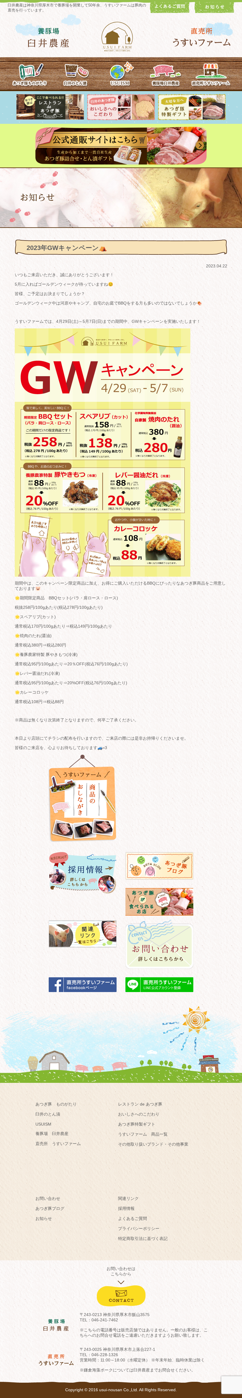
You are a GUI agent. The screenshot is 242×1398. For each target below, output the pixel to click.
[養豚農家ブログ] (159, 882)
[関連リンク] (83, 950)
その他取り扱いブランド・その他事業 (153, 1144)
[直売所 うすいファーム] (201, 37)
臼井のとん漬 (47, 1114)
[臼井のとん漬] (75, 73)
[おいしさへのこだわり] (121, 118)
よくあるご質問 (132, 1218)
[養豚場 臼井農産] (48, 37)
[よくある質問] (170, 11)
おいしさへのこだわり (138, 1114)
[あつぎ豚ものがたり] (30, 73)
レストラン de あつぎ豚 (140, 1104)
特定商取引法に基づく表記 (143, 1238)
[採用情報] (83, 896)
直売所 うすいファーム (58, 1143)
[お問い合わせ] (159, 971)
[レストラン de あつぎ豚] (50, 118)
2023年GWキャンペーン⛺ (67, 247)
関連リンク (128, 1198)
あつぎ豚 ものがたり (56, 1104)
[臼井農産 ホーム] (121, 36)
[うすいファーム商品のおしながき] (83, 846)
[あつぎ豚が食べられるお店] (159, 918)
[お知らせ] (214, 11)
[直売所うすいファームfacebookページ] (83, 994)
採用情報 (126, 1208)
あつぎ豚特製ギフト (136, 1124)
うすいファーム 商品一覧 (143, 1134)
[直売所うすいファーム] (210, 73)
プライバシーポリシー (138, 1228)
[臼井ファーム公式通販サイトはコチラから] (121, 163)
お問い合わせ (47, 1198)
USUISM (43, 1124)
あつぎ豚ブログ (49, 1208)
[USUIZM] (120, 73)
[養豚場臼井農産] (165, 73)
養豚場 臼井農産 (51, 1133)
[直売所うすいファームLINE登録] (159, 994)
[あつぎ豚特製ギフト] (192, 118)
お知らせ (43, 1218)
